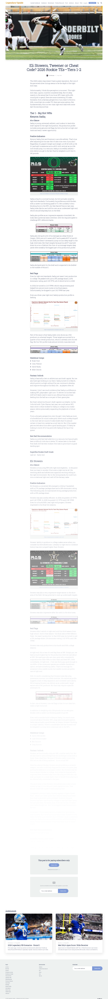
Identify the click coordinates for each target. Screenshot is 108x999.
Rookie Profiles (8, 986)
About (77, 3)
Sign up (40, 975)
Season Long (8, 989)
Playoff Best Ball (9, 979)
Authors (71, 3)
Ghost (23, 998)
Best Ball (7, 968)
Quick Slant (8, 982)
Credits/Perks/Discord (43, 968)
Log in (85, 3)
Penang (27, 998)
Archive (7, 967)
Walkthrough (8, 991)
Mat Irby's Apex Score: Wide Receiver (73, 945)
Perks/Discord (59, 3)
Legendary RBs (8, 977)
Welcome (7, 993)
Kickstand (51, 3)
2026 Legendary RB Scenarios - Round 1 (24, 945)
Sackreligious (8, 988)
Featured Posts (8, 975)
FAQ (81, 3)
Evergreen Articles (9, 972)
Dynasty (7, 970)
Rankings (7, 984)
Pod (66, 3)
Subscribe (92, 3)
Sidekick (44, 3)
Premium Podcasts (9, 981)
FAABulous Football (9, 974)
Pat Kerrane (51, 75)
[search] (101, 3)
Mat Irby (60, 942)
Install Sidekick (35, 3)
